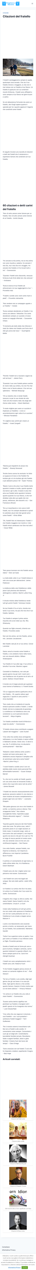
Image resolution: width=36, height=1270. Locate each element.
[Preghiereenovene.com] (11, 3)
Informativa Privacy (8, 1250)
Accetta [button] (25, 1267)
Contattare (6, 1247)
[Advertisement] (18, 39)
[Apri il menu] (32, 3)
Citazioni (5, 13)
